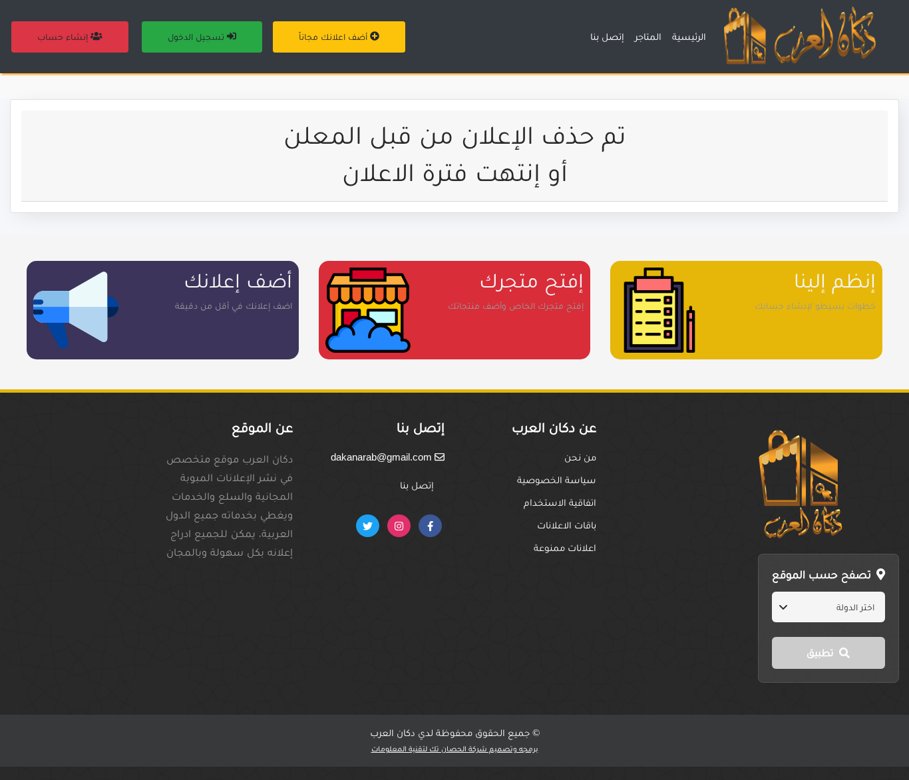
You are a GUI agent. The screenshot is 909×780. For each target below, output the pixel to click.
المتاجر (648, 36)
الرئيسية (689, 36)
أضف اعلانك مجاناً (334, 36)
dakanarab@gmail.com (383, 457)
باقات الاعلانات (566, 524)
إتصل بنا (607, 36)
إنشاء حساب (64, 36)
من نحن (580, 457)
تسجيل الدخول (197, 36)
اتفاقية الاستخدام (560, 502)
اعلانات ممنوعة (565, 547)
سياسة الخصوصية (556, 479)
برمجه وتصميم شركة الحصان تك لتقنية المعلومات (454, 748)
